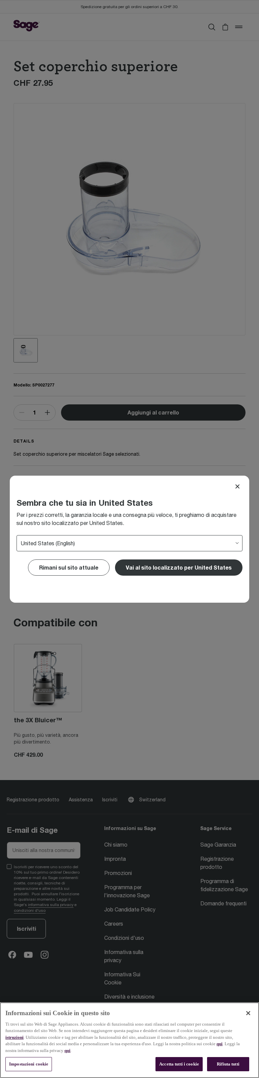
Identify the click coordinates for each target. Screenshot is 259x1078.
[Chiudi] (248, 1013)
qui (220, 1043)
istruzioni (14, 1037)
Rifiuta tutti (228, 1064)
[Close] (237, 486)
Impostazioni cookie (28, 1064)
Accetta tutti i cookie (179, 1064)
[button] (178, 567)
